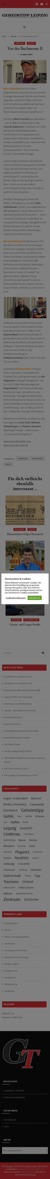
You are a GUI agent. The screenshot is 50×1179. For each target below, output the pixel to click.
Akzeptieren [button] (34, 598)
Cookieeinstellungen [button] (16, 598)
